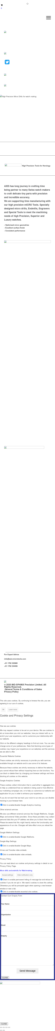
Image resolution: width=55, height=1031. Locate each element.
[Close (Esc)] (9, 1027)
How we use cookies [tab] (8, 726)
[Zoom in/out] (1, 1027)
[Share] (6, 1027)
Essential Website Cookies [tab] (10, 756)
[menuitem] (47, 17)
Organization (6, 914)
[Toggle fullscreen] (4, 1027)
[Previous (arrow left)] (1, 1030)
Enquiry (4, 936)
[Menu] (47, 17)
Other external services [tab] (9, 809)
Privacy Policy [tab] (5, 859)
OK (3, 709)
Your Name (5, 904)
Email (3, 925)
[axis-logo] (23, 17)
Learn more (13, 709)
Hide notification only (25, 875)
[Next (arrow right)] (4, 1030)
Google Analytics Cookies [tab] (10, 780)
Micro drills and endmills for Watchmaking (16, 870)
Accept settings (7, 875)
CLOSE (5, 978)
